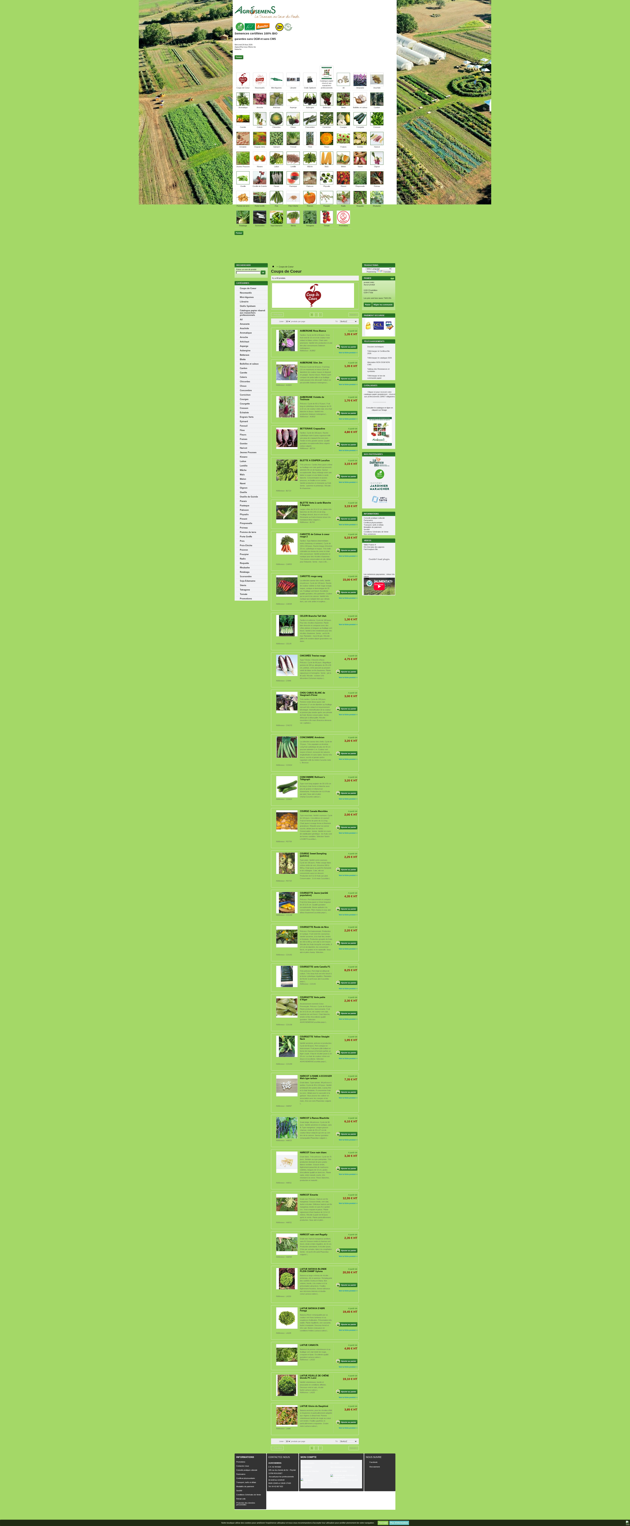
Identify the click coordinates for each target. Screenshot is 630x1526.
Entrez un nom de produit (246, 269)
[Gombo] (360, 145)
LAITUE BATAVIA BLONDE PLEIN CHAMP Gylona (313, 1270)
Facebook (373, 1462)
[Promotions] (343, 223)
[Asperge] (293, 105)
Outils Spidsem (310, 88)
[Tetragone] (310, 223)
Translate (387, 272)
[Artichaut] (276, 105)
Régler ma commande (383, 305)
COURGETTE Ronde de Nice (314, 927)
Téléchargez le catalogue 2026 (379, 358)
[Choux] (293, 125)
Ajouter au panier (348, 347)
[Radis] (343, 204)
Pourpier (326, 206)
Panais (276, 186)
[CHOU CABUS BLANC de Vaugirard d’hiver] (287, 702)
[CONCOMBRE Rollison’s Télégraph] (287, 787)
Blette (343, 107)
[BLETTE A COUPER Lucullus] (287, 470)
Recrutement (374, 1467)
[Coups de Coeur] (243, 85)
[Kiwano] (259, 164)
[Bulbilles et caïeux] (360, 105)
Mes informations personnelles (342, 1467)
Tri (336, 321)
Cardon (377, 107)
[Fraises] (343, 145)
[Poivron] (310, 204)
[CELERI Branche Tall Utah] (287, 625)
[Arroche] (259, 105)
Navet (360, 167)
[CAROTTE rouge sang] (287, 586)
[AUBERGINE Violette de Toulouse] (287, 407)
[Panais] (276, 184)
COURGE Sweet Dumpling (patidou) (313, 854)
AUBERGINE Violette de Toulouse (312, 398)
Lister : (282, 321)
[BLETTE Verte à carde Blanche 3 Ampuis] (287, 512)
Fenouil (293, 147)
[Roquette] (360, 204)
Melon (343, 167)
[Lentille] (293, 164)
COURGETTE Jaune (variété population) (314, 894)
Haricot (377, 147)
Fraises (343, 147)
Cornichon (327, 127)
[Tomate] (326, 223)
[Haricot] (377, 145)
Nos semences (370, 534)
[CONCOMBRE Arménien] (287, 747)
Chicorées (276, 127)
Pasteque (293, 186)
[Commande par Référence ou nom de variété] (345, 1476)
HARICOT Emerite (309, 1195)
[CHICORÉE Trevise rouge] (287, 665)
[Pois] (276, 204)
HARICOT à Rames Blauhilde (314, 1118)
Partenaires (368, 520)
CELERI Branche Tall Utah (313, 616)
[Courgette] (360, 125)
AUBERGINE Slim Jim (311, 362)
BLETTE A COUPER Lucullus (315, 460)
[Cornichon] (326, 125)
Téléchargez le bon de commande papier (376, 377)
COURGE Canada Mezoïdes (314, 811)
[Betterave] (326, 105)
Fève (310, 147)
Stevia (293, 226)
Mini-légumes (276, 88)
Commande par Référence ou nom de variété (344, 1481)
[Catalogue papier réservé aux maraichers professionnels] (326, 79)
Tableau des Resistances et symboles (378, 370)
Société (367, 529)
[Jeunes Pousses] (243, 164)
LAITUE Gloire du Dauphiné (314, 1406)
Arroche (260, 107)
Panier (368, 278)
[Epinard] (276, 145)
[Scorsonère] (259, 223)
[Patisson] (310, 184)
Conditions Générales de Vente (376, 532)
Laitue (276, 167)
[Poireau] (377, 184)
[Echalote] (243, 145)
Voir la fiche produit (347, 353)
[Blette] (343, 105)
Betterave (327, 107)
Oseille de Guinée (260, 186)
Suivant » (353, 315)
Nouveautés (260, 88)
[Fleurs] (326, 145)
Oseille (243, 186)
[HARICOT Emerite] (287, 1204)
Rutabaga (243, 226)
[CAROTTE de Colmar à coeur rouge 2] (287, 544)
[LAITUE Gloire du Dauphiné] (287, 1416)
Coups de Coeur (243, 88)
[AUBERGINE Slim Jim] (287, 372)
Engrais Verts (259, 147)
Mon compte (308, 1457)
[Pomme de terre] (243, 204)
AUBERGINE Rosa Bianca (313, 331)
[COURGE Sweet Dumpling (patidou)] (287, 863)
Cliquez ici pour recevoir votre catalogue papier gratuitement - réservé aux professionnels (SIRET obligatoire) (379, 394)
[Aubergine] (310, 105)
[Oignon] (377, 164)
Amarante (360, 88)
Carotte (243, 127)
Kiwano (260, 167)
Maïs (327, 167)
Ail (343, 88)
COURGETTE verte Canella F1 (315, 967)
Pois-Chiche (293, 206)
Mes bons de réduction (310, 1471)
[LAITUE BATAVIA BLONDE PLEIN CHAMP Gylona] (287, 1278)
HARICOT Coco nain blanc (313, 1152)
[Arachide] (377, 85)
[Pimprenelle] (360, 184)
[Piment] (343, 184)
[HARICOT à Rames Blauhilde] (287, 1127)
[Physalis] (326, 184)
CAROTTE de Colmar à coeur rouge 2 (314, 535)
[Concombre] (310, 125)
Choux (293, 127)
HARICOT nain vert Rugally (313, 1234)
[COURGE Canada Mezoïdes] (287, 821)
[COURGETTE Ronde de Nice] (287, 936)
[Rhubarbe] (377, 204)
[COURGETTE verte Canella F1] (287, 976)
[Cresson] (377, 125)
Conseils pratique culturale (374, 518)
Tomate (327, 226)
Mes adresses (306, 1467)
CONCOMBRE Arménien (312, 737)
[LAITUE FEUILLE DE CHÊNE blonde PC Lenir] (287, 1385)
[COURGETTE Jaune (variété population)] (287, 902)
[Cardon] (377, 105)
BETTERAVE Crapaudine (312, 428)
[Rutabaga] (243, 223)
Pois (276, 206)
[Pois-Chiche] (293, 204)
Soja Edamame (277, 226)
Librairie (293, 88)
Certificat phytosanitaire (373, 523)
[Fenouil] (293, 145)
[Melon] (343, 164)
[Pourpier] (326, 204)
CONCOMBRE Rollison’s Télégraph (312, 778)
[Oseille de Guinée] (259, 184)
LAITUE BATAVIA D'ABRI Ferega (312, 1309)
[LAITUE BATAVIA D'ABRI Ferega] (287, 1318)
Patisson (309, 186)
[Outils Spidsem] (310, 85)
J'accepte (383, 1523)
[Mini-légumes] (276, 85)
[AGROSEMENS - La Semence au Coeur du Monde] (267, 12)
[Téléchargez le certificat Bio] (264, 31)
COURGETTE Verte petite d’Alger (312, 998)
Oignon (377, 167)
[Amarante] (360, 85)
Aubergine (310, 107)
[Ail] (343, 85)
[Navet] (360, 164)
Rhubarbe (377, 206)
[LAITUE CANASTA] (287, 1355)
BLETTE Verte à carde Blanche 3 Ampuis (315, 504)
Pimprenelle (360, 186)
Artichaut (276, 107)
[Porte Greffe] (259, 204)
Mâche (310, 167)
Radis (343, 206)
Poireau (377, 186)
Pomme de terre (243, 206)
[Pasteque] (293, 184)
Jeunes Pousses (243, 167)
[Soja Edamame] (276, 223)
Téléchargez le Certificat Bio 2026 (378, 352)
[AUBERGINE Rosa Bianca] (287, 340)
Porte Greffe (260, 206)
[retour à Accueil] (273, 267)
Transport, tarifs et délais (374, 525)
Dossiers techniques (375, 347)
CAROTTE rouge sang (311, 576)
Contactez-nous (242, 1466)
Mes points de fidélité (338, 1471)
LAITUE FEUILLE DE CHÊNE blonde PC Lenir (314, 1376)
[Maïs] (326, 164)
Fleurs (326, 147)
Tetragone (310, 226)
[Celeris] (259, 125)
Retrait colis (241, 1499)
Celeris (259, 127)
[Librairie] (293, 85)
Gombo (360, 147)
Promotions (343, 226)
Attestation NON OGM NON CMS (378, 363)
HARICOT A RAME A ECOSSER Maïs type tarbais (316, 1077)
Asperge (293, 107)
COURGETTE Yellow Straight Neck (314, 1037)
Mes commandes (307, 1463)
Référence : (305, 351)
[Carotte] (243, 125)
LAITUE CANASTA (309, 1345)
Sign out (304, 1482)
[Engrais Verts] (259, 145)
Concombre (310, 127)
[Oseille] (243, 184)
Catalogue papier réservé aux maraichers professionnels (252, 312)
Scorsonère (259, 226)
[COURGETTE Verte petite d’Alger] (287, 1007)
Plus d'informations (399, 1523)
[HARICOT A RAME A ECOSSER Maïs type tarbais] (287, 1085)
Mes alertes (308, 1480)
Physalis (326, 186)
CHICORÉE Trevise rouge (313, 655)
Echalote (243, 147)
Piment (343, 186)
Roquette (360, 206)
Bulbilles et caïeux (360, 107)
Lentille (293, 167)
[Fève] (310, 145)
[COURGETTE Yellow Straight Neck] (287, 1046)
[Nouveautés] (259, 85)
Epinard (276, 147)
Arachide (376, 88)
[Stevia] (293, 223)
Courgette (360, 127)
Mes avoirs (334, 1463)
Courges (343, 127)
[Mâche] (310, 164)
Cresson (376, 127)
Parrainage (305, 1475)
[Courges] (343, 125)
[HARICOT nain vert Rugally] (287, 1244)
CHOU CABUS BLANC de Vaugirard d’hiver (312, 694)
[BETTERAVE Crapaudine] (287, 438)
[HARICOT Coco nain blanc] (287, 1162)
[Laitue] (276, 164)
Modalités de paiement (372, 527)
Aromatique (243, 107)
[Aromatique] (243, 105)
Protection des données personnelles (245, 1504)
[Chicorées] (276, 125)
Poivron (310, 206)
